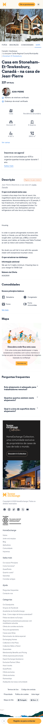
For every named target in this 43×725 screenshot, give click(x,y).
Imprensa (6, 552)
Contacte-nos (8, 593)
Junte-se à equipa (9, 538)
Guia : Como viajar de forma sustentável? (17, 614)
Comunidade (7, 548)
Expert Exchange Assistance (13, 659)
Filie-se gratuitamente (27, 4)
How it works (7, 665)
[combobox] (22, 700)
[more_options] (4, 721)
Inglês (34, 185)
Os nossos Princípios (10, 563)
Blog (4, 542)
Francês (5, 187)
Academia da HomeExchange (14, 611)
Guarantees (7, 649)
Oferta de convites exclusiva (13, 626)
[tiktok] (14, 509)
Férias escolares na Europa (12, 618)
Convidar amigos (9, 579)
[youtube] (27, 509)
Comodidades (27, 45)
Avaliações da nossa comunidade (15, 682)
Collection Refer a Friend (11, 646)
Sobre (5, 535)
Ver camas (6, 142)
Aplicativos (7, 545)
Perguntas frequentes (10, 590)
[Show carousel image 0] (21, 25)
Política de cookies (22, 694)
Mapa (38, 45)
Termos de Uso (13, 689)
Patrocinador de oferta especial (14, 636)
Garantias (6, 576)
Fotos (4, 45)
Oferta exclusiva (9, 672)
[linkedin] (18, 509)
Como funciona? (9, 566)
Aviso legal (35, 694)
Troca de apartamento (11, 630)
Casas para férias (9, 633)
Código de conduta (28, 689)
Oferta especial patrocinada (13, 656)
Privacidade (8, 694)
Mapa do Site (9, 700)
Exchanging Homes (10, 639)
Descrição (14, 45)
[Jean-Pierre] (6, 91)
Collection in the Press (11, 643)
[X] (23, 509)
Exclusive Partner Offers (11, 662)
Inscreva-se (21, 363)
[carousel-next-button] (38, 25)
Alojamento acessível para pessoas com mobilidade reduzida (17, 622)
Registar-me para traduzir (33, 180)
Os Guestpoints (8, 605)
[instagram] (9, 509)
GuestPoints (7, 569)
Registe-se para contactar (24, 721)
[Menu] (38, 4)
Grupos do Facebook (10, 608)
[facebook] (4, 509)
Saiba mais (8, 166)
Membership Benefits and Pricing (15, 652)
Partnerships (7, 679)
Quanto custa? (8, 572)
